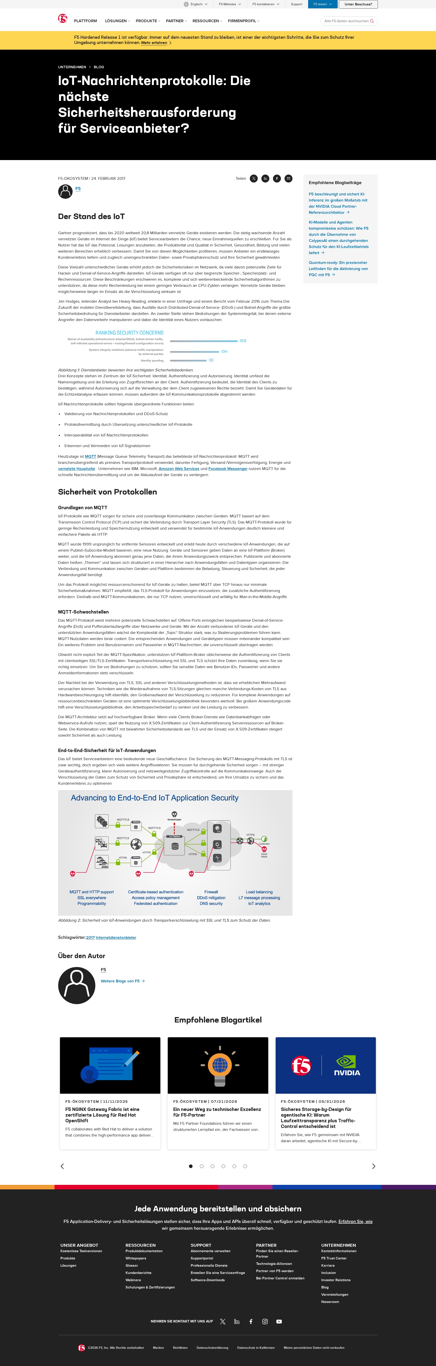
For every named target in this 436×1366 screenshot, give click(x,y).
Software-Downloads (208, 1280)
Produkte (67, 1258)
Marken (158, 1348)
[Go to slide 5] (234, 1166)
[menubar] (218, 4)
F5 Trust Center (334, 1258)
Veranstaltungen (334, 1294)
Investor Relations (336, 1280)
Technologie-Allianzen (274, 1263)
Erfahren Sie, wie (356, 1221)
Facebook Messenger (228, 468)
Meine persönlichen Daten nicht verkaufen (314, 1348)
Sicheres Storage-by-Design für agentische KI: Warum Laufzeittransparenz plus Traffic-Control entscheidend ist (318, 1117)
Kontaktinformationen (339, 1251)
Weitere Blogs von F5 (120, 981)
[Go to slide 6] (245, 1166)
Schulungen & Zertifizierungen (150, 1287)
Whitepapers (136, 1258)
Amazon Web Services (179, 468)
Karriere (328, 1265)
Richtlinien (180, 1348)
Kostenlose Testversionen (81, 1251)
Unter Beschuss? (358, 4)
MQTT (90, 456)
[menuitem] (195, 4)
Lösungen (68, 1265)
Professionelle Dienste (209, 1265)
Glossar (132, 1265)
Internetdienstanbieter (116, 937)
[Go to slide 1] (191, 1166)
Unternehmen (72, 67)
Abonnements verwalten (210, 1251)
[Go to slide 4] (223, 1166)
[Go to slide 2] (201, 1166)
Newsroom (330, 1302)
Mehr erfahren (154, 43)
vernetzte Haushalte (76, 468)
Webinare (133, 1280)
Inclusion (328, 1273)
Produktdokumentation (144, 1251)
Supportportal (202, 1258)
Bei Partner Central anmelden (280, 1278)
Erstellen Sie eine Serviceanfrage (218, 1273)
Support (296, 4)
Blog (325, 1287)
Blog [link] (99, 67)
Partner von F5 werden (275, 1271)
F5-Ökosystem (190, 1101)
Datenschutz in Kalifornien (256, 1348)
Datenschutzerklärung (212, 1348)
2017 (90, 937)
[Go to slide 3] (212, 1166)
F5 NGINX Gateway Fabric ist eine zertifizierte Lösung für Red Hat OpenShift (102, 1114)
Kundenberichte (138, 1273)
